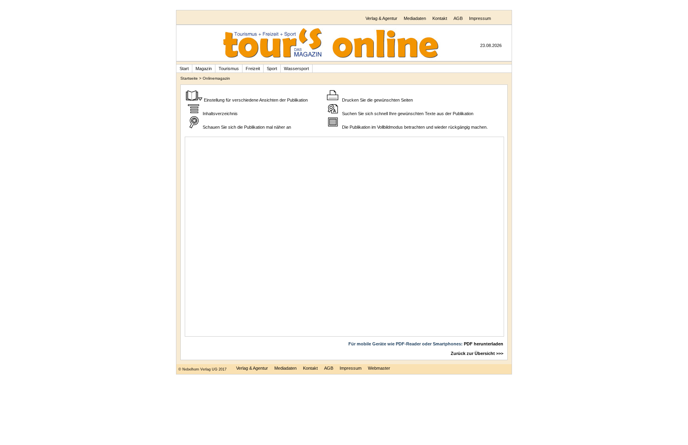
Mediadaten (415, 18)
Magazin (203, 68)
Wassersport (296, 68)
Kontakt (439, 18)
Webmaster (379, 368)
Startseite (189, 78)
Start (184, 68)
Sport (272, 68)
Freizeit (253, 68)
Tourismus (229, 68)
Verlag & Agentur (381, 18)
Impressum (480, 18)
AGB (458, 18)
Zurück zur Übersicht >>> (477, 353)
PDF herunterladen (483, 343)
